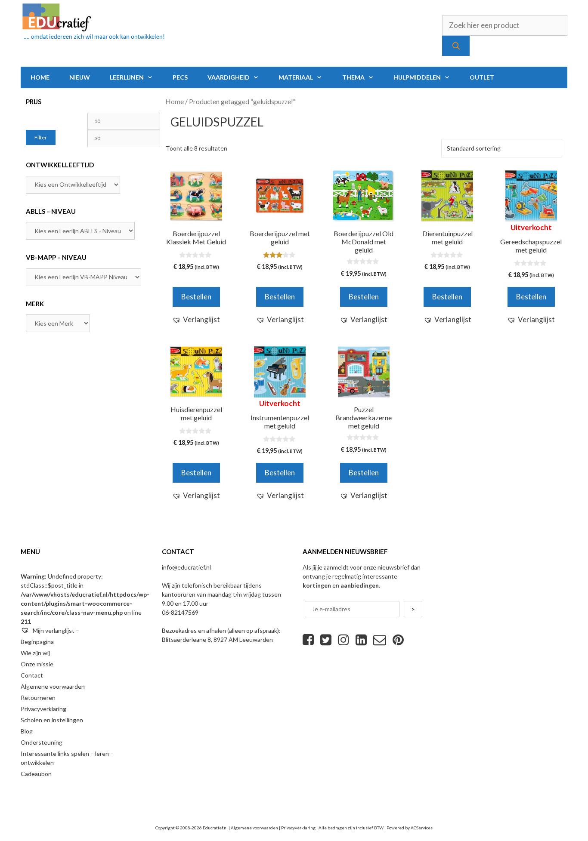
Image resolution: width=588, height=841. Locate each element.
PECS (180, 77)
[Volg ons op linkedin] (361, 639)
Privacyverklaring (43, 708)
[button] (196, 319)
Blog (27, 731)
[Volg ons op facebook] (308, 639)
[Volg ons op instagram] (343, 639)
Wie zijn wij (35, 652)
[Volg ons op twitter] (325, 639)
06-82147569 (180, 612)
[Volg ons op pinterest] (398, 639)
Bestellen (531, 296)
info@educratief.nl (186, 567)
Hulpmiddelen (417, 77)
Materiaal (296, 77)
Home (40, 77)
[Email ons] (379, 639)
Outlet (482, 77)
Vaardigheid (228, 77)
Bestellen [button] (196, 296)
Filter (40, 137)
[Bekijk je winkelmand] (555, 77)
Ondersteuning (41, 742)
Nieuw (79, 77)
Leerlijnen (127, 77)
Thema (353, 77)
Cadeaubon (36, 773)
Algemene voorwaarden (53, 686)
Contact (32, 675)
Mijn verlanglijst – (55, 630)
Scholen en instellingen (52, 720)
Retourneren (38, 697)
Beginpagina (37, 641)
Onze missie (37, 664)
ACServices (422, 827)
